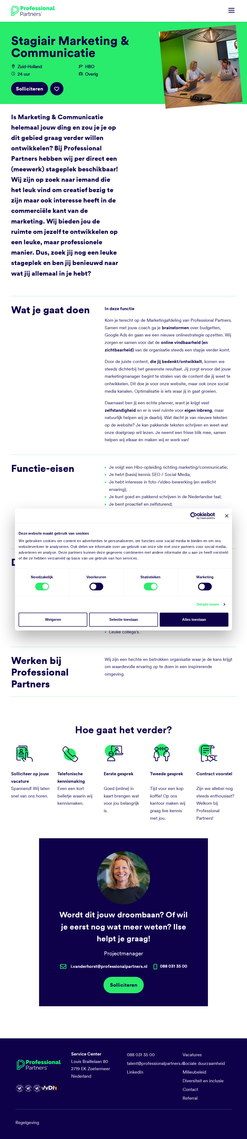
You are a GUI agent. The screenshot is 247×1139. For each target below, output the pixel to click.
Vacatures (192, 1054)
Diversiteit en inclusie (203, 1080)
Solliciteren (29, 89)
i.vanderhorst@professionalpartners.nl (109, 966)
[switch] (96, 586)
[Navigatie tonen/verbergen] (231, 10)
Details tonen (208, 604)
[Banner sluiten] (226, 515)
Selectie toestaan (123, 619)
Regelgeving (27, 1122)
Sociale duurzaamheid (204, 1063)
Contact (190, 1089)
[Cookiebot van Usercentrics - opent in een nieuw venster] (194, 515)
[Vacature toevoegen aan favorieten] (56, 88)
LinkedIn (135, 1072)
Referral (190, 1098)
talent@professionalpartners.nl (156, 1063)
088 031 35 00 (141, 1054)
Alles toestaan (194, 619)
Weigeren (53, 619)
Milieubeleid (194, 1072)
